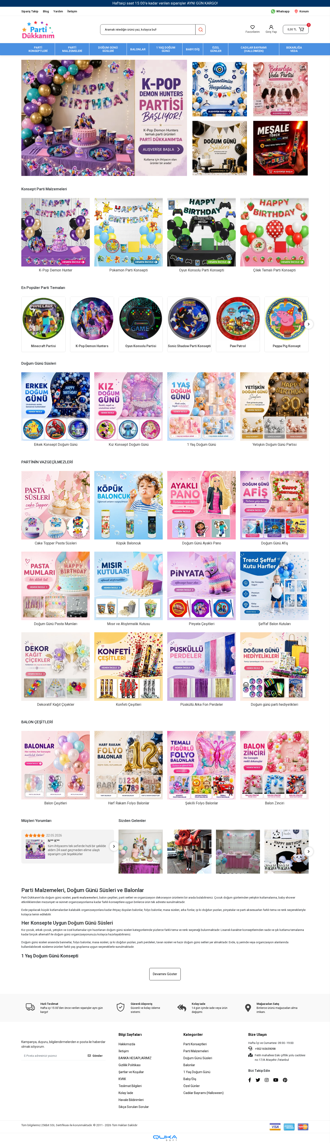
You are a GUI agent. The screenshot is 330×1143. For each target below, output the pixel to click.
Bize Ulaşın (257, 1034)
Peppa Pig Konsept (238, 346)
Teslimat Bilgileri (130, 1086)
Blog (46, 11)
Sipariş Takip (29, 11)
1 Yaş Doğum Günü (196, 1072)
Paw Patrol (189, 346)
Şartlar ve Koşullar (131, 1072)
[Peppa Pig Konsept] (238, 319)
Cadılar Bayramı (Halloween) (203, 1093)
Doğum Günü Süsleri (197, 1058)
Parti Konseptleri (195, 1044)
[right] (309, 324)
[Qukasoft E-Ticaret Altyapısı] (165, 1138)
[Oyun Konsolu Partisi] (92, 319)
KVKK (122, 1079)
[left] (21, 324)
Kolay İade (126, 1093)
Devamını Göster (165, 974)
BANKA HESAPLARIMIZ (135, 1058)
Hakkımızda (127, 1044)
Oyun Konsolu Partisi (92, 346)
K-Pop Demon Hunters (43, 346)
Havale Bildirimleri (131, 1100)
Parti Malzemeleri (196, 1051)
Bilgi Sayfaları (130, 1034)
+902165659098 (264, 1048)
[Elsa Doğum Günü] (287, 319)
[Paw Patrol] (189, 319)
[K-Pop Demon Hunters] (44, 319)
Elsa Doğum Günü (287, 346)
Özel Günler (191, 1086)
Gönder (97, 1055)
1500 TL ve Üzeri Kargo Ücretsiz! (67, 3)
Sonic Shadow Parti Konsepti (140, 346)
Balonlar (189, 1065)
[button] (296, 29)
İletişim (72, 11)
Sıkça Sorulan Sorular (134, 1107)
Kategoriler (193, 1034)
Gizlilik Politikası (130, 1065)
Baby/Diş (189, 1079)
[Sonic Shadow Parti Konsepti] (141, 319)
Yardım (58, 11)
